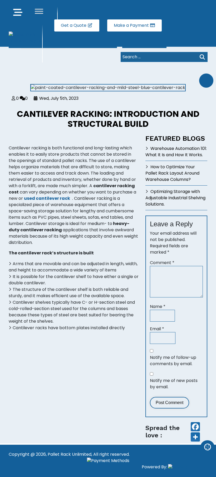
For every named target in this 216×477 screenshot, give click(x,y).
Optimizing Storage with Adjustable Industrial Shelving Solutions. (175, 197)
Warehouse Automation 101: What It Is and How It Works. (176, 151)
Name (157, 306)
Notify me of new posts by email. (174, 384)
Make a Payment (132, 25)
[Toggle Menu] (39, 11)
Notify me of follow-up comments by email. (173, 360)
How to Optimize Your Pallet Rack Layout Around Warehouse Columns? (172, 173)
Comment (162, 263)
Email (157, 329)
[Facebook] (195, 426)
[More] (195, 437)
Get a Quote (74, 25)
